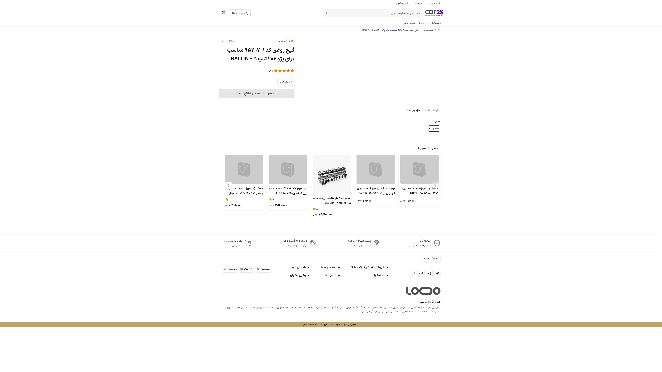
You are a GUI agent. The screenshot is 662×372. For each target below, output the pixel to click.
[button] (228, 185)
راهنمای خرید (298, 267)
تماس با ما (419, 3)
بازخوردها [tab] (413, 110)
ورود (242, 13)
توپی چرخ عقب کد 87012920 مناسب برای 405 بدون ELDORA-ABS (288, 191)
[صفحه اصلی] (439, 30)
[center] (327, 13)
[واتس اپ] (413, 273)
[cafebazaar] (247, 269)
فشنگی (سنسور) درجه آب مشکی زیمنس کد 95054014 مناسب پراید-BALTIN (245, 191)
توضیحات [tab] (431, 110)
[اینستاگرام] (429, 273)
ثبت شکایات (378, 275)
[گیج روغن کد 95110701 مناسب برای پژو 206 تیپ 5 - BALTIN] (423, 291)
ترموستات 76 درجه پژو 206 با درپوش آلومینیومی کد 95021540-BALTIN (376, 191)
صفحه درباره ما (328, 267)
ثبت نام (234, 13)
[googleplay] (264, 269)
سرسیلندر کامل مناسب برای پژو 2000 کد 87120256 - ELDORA (332, 200)
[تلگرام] (437, 273)
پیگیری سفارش (402, 3)
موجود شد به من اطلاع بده (256, 93)
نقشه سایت (435, 3)
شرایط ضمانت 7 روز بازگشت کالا (367, 267)
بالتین (282, 41)
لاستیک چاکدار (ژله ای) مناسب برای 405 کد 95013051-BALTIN (420, 191)
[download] (230, 269)
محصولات (436, 23)
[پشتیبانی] (421, 273)
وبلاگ (421, 23)
